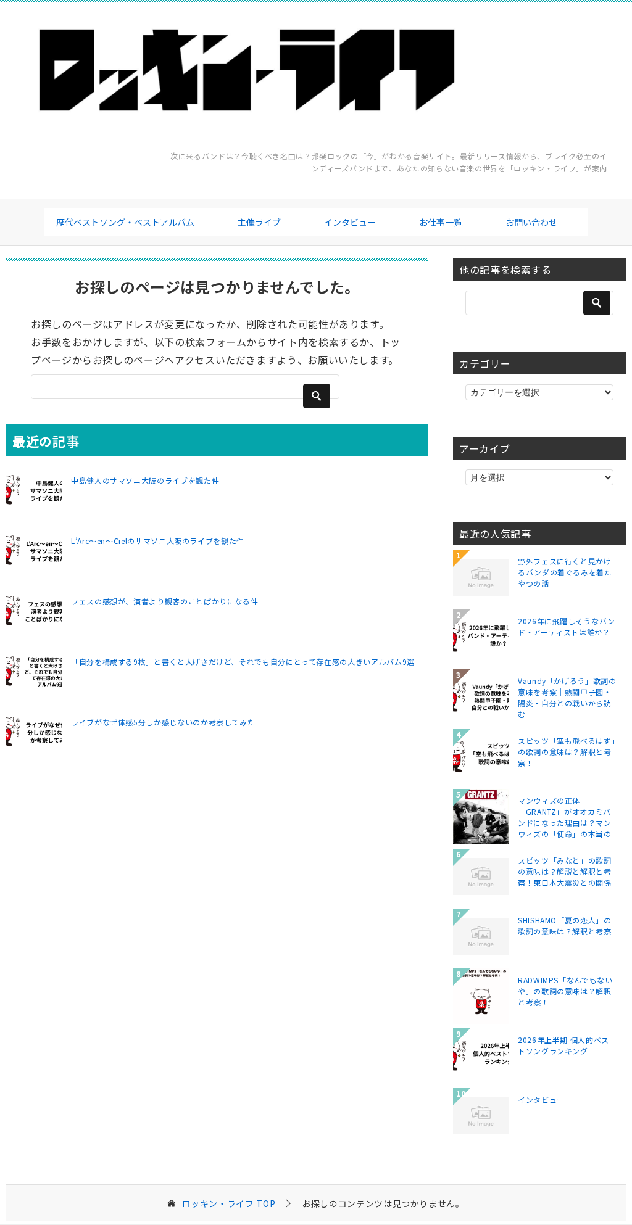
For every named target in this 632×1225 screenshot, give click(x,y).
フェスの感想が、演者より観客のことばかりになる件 (164, 601)
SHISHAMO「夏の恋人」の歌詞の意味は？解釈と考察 (565, 925)
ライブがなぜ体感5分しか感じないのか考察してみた (163, 722)
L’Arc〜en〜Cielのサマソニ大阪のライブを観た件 (157, 540)
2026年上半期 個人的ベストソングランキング (563, 1045)
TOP (229, 1203)
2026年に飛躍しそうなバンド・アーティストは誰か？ (566, 626)
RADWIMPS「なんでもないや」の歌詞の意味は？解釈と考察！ (565, 991)
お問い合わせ (531, 222)
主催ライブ (259, 222)
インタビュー (350, 222)
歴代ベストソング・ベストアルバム (125, 222)
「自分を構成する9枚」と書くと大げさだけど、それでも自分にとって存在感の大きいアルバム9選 (243, 661)
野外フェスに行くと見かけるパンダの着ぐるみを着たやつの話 (565, 572)
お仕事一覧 (440, 222)
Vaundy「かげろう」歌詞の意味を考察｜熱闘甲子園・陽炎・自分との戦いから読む (567, 697)
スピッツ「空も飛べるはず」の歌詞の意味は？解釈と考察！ (566, 751)
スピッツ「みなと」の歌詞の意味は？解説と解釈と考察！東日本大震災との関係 (565, 871)
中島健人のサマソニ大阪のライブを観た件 (145, 480)
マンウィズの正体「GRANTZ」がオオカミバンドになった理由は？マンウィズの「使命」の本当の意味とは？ (565, 816)
